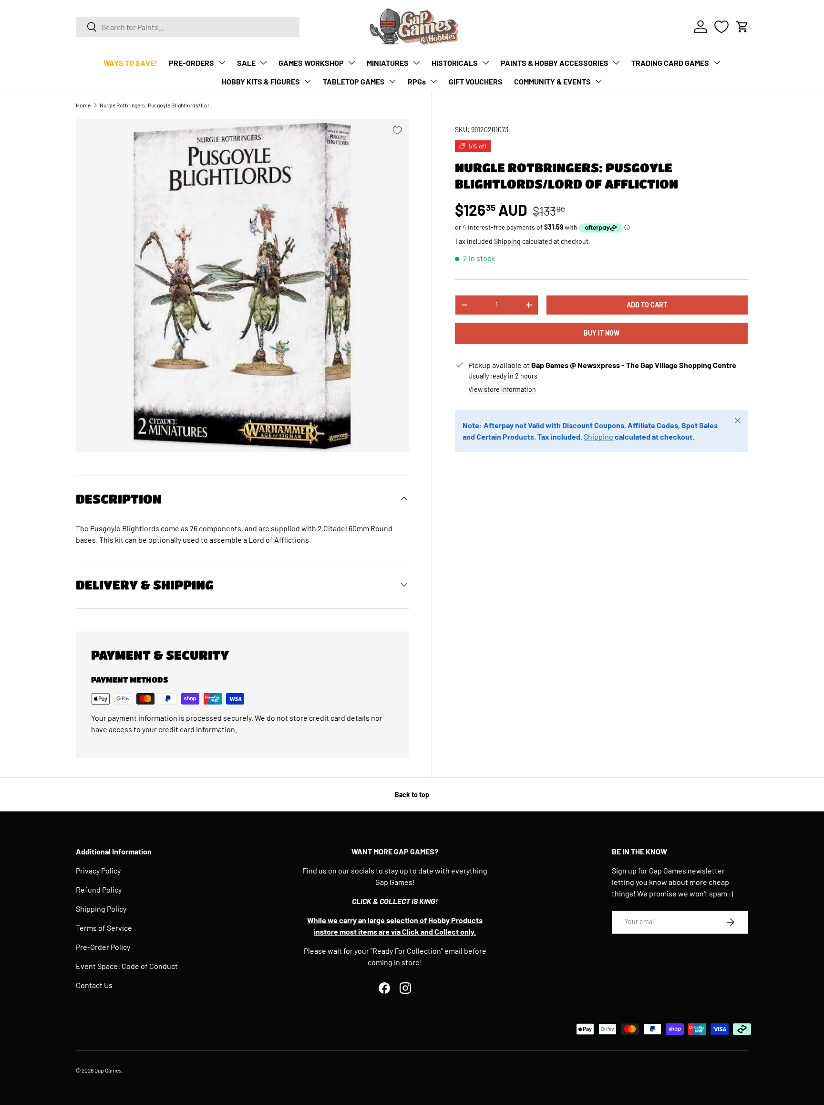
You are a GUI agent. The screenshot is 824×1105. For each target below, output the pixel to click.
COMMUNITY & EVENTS (552, 81)
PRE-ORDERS (191, 62)
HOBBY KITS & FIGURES (261, 81)
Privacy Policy (98, 870)
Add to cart (647, 305)
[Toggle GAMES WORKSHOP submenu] (351, 62)
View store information (502, 389)
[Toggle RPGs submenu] (433, 81)
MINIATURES (388, 62)
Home (83, 105)
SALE (246, 62)
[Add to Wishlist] (397, 130)
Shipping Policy (101, 908)
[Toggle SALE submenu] (263, 62)
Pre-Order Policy (103, 946)
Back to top (412, 794)
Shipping (507, 242)
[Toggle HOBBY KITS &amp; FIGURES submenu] (307, 81)
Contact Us (94, 984)
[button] (742, 26)
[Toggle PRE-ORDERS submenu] (221, 62)
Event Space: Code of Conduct (127, 965)
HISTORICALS (455, 62)
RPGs (417, 81)
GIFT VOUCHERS (476, 81)
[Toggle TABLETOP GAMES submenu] (392, 81)
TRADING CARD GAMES (670, 62)
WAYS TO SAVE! (130, 62)
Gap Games (108, 1070)
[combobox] (187, 27)
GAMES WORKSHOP (311, 62)
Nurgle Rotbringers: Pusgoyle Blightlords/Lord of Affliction (157, 105)
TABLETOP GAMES (354, 81)
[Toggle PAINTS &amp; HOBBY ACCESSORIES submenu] (616, 62)
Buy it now (601, 333)
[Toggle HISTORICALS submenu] (485, 62)
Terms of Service (104, 927)
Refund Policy (99, 889)
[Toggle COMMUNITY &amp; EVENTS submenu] (598, 81)
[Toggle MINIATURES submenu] (416, 62)
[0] (721, 26)
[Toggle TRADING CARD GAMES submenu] (716, 62)
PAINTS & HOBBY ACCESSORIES (554, 62)
